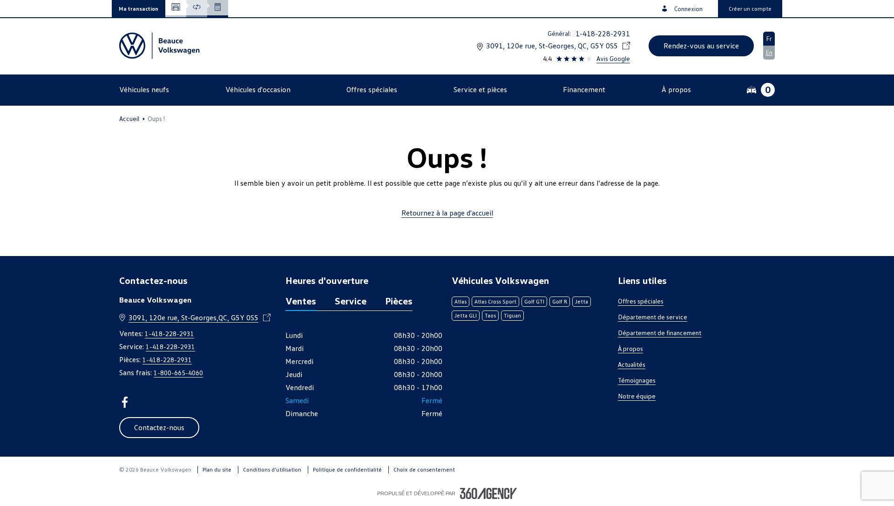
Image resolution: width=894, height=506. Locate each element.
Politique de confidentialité (347, 469)
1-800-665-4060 (178, 373)
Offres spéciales (641, 301)
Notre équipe (637, 396)
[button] (138, 8)
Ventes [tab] (300, 300)
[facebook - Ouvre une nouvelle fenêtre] (124, 402)
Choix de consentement (424, 469)
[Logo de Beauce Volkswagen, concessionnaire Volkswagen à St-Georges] (160, 46)
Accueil (129, 118)
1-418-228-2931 (603, 33)
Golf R (559, 301)
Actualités (631, 364)
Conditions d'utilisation (272, 469)
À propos (630, 348)
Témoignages (637, 380)
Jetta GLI (465, 315)
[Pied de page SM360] (488, 493)
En (768, 52)
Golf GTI (534, 301)
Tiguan (512, 315)
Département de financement (659, 333)
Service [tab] (350, 300)
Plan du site (217, 469)
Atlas (460, 301)
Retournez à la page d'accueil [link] (447, 212)
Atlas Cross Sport (495, 301)
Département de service (652, 317)
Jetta (581, 301)
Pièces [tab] (399, 300)
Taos (490, 315)
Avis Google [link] (613, 58)
